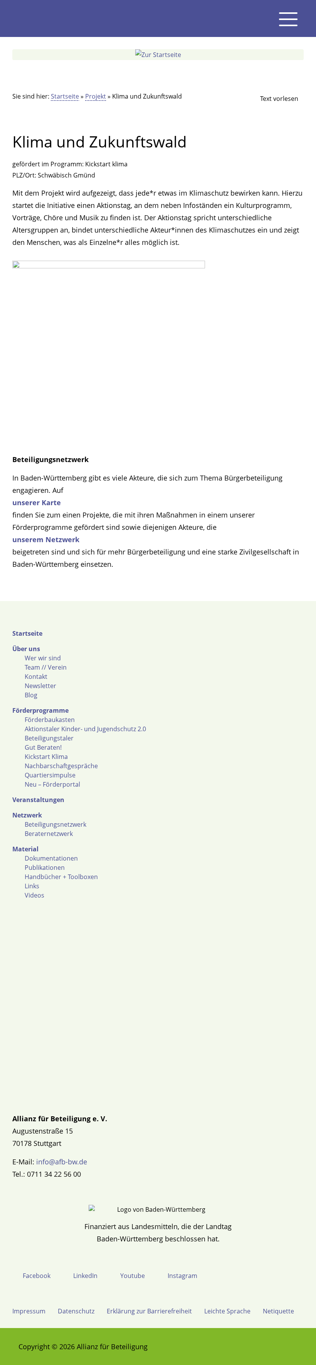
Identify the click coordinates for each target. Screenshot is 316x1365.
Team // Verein (46, 667)
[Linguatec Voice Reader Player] (273, 98)
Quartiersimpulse (50, 775)
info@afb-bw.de (61, 1161)
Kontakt (36, 676)
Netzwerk (27, 815)
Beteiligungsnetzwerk (55, 824)
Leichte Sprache (227, 1311)
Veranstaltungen (38, 800)
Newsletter (40, 686)
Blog (31, 695)
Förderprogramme (40, 710)
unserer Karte (36, 502)
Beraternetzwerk (49, 833)
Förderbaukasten (50, 719)
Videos (34, 895)
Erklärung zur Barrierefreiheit (149, 1311)
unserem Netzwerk (45, 539)
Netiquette (278, 1311)
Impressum (28, 1311)
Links (32, 886)
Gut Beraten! (43, 747)
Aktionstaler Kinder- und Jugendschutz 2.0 (85, 729)
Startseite (65, 96)
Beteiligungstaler (49, 738)
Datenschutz (76, 1311)
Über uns (26, 649)
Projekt (95, 96)
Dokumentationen (51, 858)
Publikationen (45, 867)
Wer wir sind (43, 658)
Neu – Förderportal (52, 784)
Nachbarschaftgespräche (61, 766)
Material (25, 849)
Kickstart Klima (46, 756)
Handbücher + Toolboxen (61, 877)
